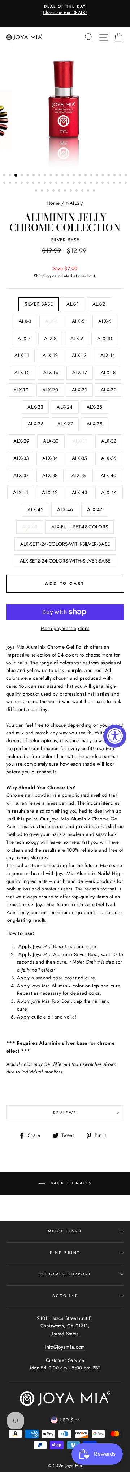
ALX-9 (76, 338)
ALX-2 (98, 303)
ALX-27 (65, 423)
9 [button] (51, 176)
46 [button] (42, 191)
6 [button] (34, 176)
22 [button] (127, 176)
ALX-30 (50, 441)
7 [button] (40, 176)
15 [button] (86, 176)
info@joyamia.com (65, 1346)
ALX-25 (95, 406)
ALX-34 (50, 458)
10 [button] (57, 176)
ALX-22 (109, 389)
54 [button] (89, 191)
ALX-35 (79, 458)
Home (53, 203)
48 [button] (54, 191)
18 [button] (103, 176)
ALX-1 (72, 303)
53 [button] (83, 191)
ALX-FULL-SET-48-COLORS (79, 526)
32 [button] (57, 183)
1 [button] (4, 176)
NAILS (72, 203)
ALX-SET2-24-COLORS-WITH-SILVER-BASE (65, 560)
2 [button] (10, 176)
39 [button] (97, 183)
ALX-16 (50, 372)
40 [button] (103, 183)
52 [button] (77, 191)
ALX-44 (109, 492)
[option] (65, 10)
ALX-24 (65, 406)
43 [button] (120, 183)
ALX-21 (79, 389)
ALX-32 (109, 441)
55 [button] (94, 191)
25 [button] (16, 183)
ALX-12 (50, 355)
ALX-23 (35, 406)
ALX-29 (21, 441)
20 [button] (115, 176)
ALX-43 (79, 492)
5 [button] (28, 176)
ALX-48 (30, 526)
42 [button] (115, 183)
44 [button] (126, 183)
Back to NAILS (70, 1183)
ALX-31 (80, 441)
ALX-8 (50, 338)
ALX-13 (79, 355)
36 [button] (80, 183)
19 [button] (109, 176)
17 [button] (98, 176)
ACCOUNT (64, 1295)
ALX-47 (95, 509)
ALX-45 (35, 509)
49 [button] (60, 191)
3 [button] (16, 175)
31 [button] (51, 183)
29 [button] (40, 183)
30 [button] (45, 183)
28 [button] (34, 183)
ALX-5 (78, 321)
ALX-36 (109, 458)
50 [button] (66, 191)
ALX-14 (108, 355)
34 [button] (68, 183)
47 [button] (48, 191)
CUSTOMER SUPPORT (65, 1274)
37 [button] (86, 183)
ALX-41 (20, 492)
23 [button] (5, 183)
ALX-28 (94, 423)
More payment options (65, 628)
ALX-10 (104, 338)
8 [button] (46, 176)
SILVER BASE (39, 303)
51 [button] (71, 191)
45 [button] (37, 191)
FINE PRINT (65, 1252)
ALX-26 (36, 423)
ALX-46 (65, 509)
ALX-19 (21, 389)
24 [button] (11, 183)
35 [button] (74, 183)
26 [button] (22, 183)
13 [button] (75, 176)
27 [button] (28, 183)
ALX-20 (50, 389)
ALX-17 (79, 372)
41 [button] (109, 183)
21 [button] (121, 176)
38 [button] (92, 183)
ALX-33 (21, 458)
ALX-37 (21, 475)
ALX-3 (25, 321)
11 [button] (63, 176)
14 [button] (80, 176)
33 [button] (63, 183)
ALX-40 (109, 475)
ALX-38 (49, 475)
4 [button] (23, 176)
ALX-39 (79, 475)
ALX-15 (22, 372)
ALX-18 (108, 372)
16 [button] (92, 176)
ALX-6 (104, 321)
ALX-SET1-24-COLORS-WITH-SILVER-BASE (65, 543)
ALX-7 (24, 338)
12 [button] (69, 176)
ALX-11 (21, 355)
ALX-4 (51, 321)
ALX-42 (50, 492)
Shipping (42, 276)
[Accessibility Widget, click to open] (114, 736)
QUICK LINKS (65, 1231)
